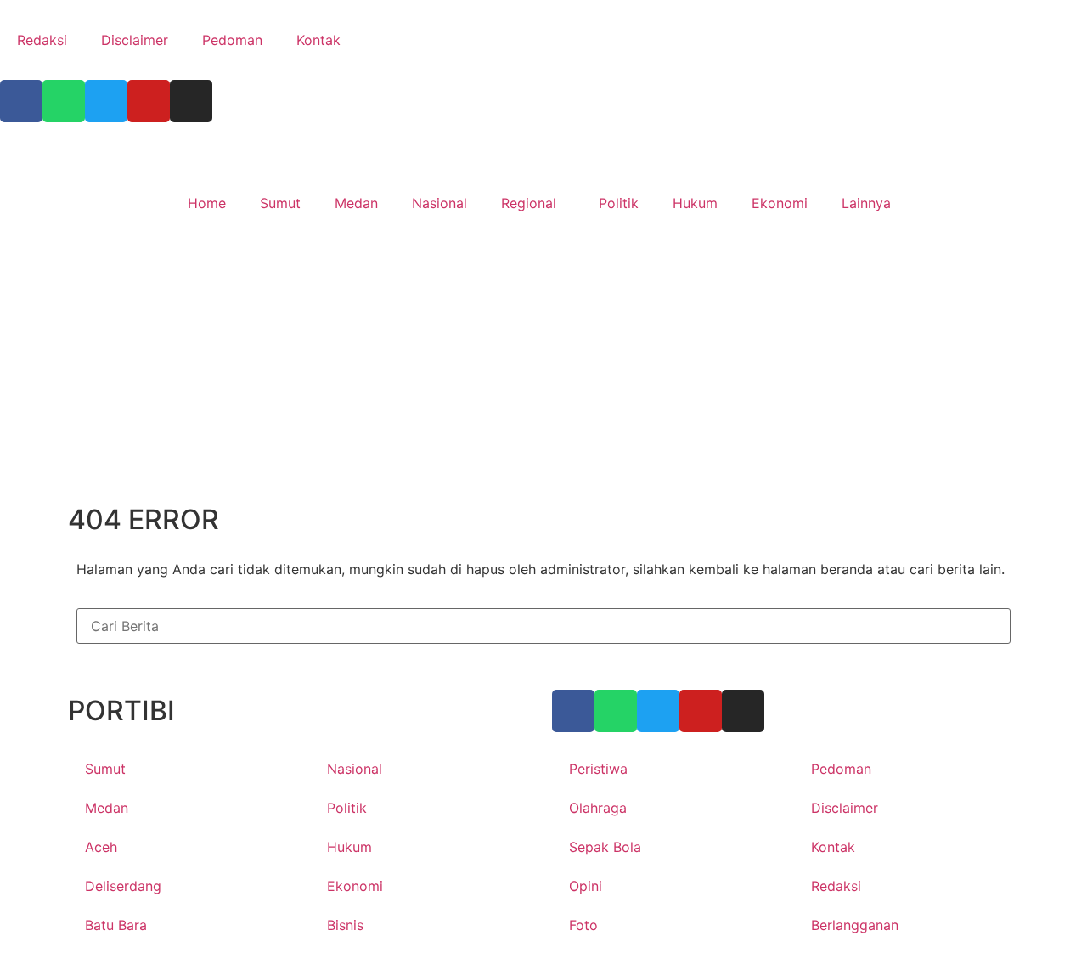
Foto (583, 924)
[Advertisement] (543, 370)
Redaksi (42, 39)
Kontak (318, 39)
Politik (619, 203)
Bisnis (345, 924)
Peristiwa (598, 768)
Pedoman (232, 39)
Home (207, 203)
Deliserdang (123, 885)
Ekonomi (780, 203)
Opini (585, 885)
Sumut (280, 203)
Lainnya (866, 203)
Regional (528, 203)
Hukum (695, 203)
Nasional (439, 203)
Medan (356, 203)
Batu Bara (116, 924)
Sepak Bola (605, 846)
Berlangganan (854, 924)
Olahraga (598, 807)
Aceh (101, 846)
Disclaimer (134, 39)
